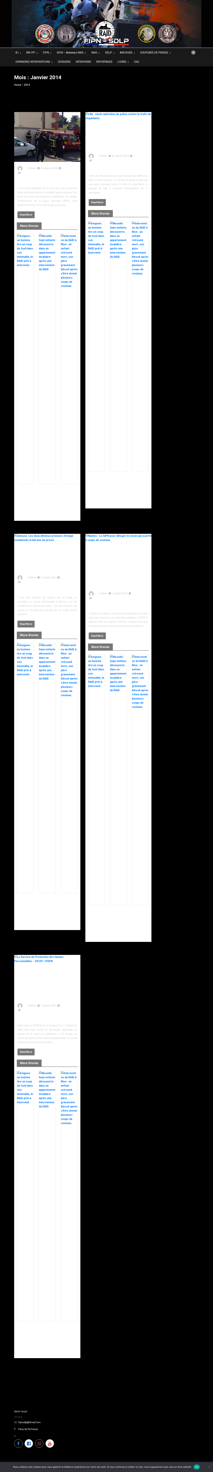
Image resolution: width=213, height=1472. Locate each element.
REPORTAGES (104, 61)
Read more (26, 214)
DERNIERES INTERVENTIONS (32, 61)
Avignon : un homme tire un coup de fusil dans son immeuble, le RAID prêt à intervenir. (25, 495)
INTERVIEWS (83, 61)
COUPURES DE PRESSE (154, 52)
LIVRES (121, 61)
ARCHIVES (126, 52)
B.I (16, 52)
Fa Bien (32, 168)
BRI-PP (30, 52)
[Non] (209, 1467)
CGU (136, 61)
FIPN (46, 52)
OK (196, 1466)
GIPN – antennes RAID (70, 52)
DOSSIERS (64, 61)
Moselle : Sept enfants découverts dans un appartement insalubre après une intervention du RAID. (47, 498)
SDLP (108, 52)
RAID (94, 52)
